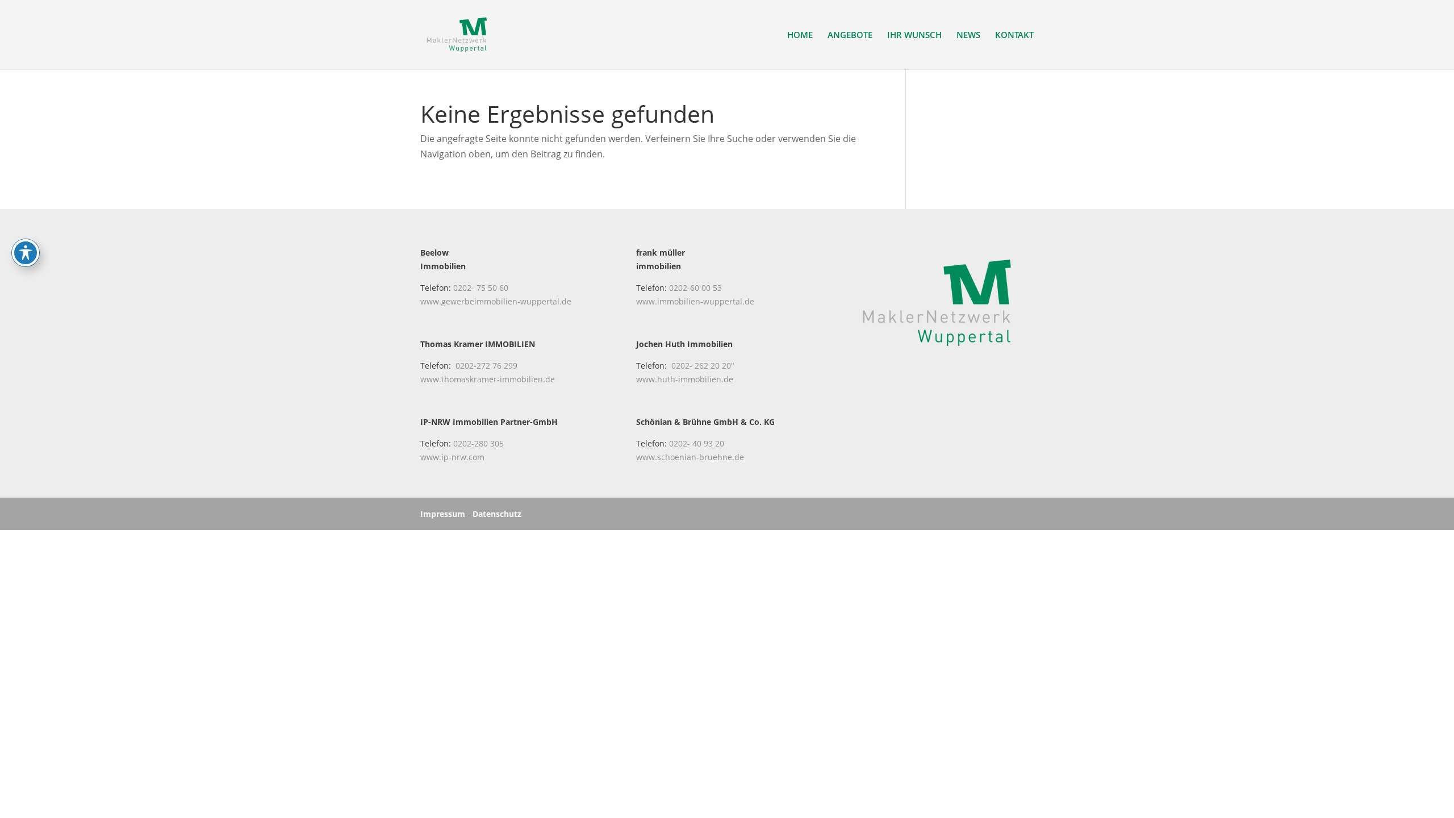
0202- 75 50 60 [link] (480, 287)
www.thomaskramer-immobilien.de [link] (487, 379)
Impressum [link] (442, 513)
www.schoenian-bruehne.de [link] (690, 457)
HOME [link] (800, 35)
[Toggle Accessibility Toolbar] (25, 252)
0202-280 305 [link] (478, 443)
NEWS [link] (968, 35)
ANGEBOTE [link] (850, 35)
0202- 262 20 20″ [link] (702, 365)
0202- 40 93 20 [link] (696, 443)
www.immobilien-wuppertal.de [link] (695, 301)
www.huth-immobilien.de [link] (684, 379)
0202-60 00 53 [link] (695, 287)
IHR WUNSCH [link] (914, 35)
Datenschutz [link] (497, 513)
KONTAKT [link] (1014, 35)
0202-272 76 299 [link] (486, 365)
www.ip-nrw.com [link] (452, 457)
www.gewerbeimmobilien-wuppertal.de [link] (495, 301)
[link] (457, 33)
